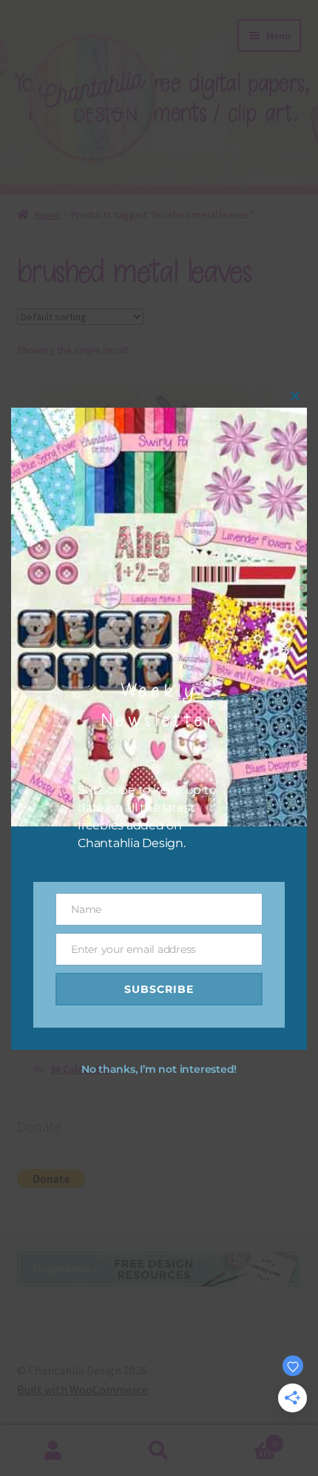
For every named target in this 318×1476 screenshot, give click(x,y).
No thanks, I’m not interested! (159, 1069)
